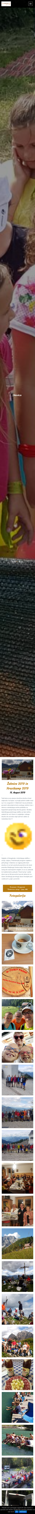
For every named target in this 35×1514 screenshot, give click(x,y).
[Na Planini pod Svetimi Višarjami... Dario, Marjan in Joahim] (17, 1014)
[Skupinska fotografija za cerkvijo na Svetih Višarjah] (17, 1145)
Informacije (23, 1511)
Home (14, 562)
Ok (16, 1511)
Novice (20, 562)
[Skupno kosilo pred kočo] (17, 1472)
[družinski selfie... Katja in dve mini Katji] (17, 1047)
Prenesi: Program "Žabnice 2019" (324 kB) (17, 888)
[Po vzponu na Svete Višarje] (17, 1112)
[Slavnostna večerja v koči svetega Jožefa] (17, 1178)
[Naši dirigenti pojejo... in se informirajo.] (17, 1211)
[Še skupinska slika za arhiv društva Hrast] (17, 1342)
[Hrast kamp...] (17, 1407)
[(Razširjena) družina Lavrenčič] (17, 1080)
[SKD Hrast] (6, 4)
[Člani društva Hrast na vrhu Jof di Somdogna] (17, 1276)
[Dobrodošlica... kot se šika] (17, 916)
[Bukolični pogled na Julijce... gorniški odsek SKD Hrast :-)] (17, 1243)
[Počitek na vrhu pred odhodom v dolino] (17, 1309)
